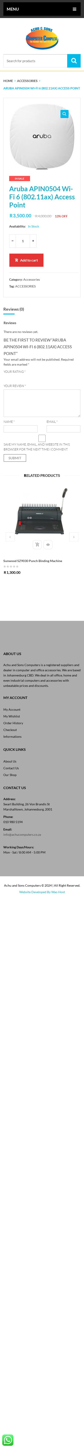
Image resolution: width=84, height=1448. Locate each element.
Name (9, 421)
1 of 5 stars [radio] (6, 378)
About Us (9, 761)
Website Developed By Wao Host (42, 892)
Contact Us (11, 768)
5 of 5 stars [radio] (30, 378)
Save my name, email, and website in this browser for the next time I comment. (37, 446)
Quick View (47, 544)
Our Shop (10, 775)
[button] (64, 114)
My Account (11, 709)
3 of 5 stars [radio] (18, 378)
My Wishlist (11, 716)
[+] (33, 241)
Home (8, 81)
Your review (15, 386)
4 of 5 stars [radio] (24, 378)
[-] (12, 241)
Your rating (15, 371)
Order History (13, 723)
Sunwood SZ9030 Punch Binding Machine (32, 561)
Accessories (27, 81)
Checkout (10, 730)
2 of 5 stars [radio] (12, 378)
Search (74, 61)
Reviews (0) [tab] (13, 309)
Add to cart (29, 260)
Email (52, 421)
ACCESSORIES (25, 286)
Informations (12, 736)
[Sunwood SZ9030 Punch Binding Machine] (42, 512)
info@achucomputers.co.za (22, 834)
